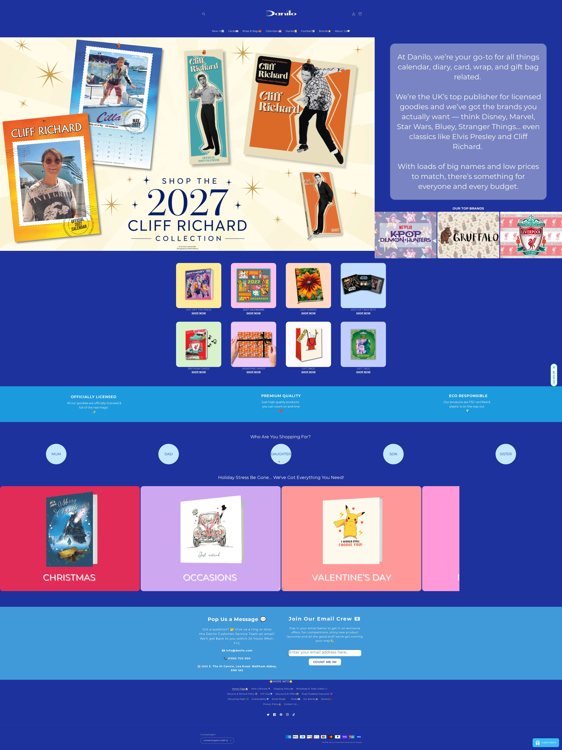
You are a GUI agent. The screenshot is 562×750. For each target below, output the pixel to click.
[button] (204, 14)
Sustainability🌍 (260, 699)
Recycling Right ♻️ (238, 699)
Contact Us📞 (291, 704)
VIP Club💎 (266, 694)
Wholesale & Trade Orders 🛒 (312, 688)
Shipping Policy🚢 (283, 688)
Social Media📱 (280, 699)
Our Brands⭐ (310, 699)
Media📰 (295, 699)
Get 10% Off (554, 377)
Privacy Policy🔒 (272, 704)
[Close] (554, 367)
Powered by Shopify (353, 742)
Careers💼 (326, 699)
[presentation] (370, 235)
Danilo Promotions (337, 742)
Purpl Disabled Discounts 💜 (317, 694)
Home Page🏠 (240, 688)
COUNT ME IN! (325, 662)
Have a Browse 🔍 (261, 688)
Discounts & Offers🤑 (287, 694)
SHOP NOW (199, 313)
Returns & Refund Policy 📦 (242, 694)
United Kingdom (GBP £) (216, 740)
